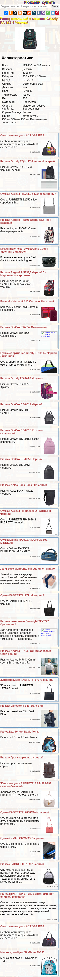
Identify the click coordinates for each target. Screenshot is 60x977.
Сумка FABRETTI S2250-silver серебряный (28, 194)
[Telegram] (53, 13)
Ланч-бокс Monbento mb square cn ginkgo (27, 568)
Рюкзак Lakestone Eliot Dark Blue (22, 705)
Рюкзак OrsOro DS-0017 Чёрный (21, 404)
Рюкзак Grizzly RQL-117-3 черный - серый (27, 161)
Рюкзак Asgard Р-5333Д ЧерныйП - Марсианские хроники (23, 274)
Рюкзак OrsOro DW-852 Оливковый (23, 327)
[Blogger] (20, 13)
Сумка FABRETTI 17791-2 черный (22, 595)
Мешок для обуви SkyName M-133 (22, 952)
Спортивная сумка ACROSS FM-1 (22, 926)
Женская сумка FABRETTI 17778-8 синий (27, 679)
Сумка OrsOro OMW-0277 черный (22, 838)
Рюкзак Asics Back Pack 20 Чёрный (23, 485)
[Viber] (43, 13)
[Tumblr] (39, 13)
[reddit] (29, 13)
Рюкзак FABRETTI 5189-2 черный (22, 864)
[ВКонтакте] (6, 13)
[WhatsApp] (48, 13)
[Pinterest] (57, 13)
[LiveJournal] (34, 13)
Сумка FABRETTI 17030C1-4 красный (24, 812)
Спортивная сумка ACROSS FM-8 (22, 135)
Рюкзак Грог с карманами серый (22, 757)
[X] (15, 13)
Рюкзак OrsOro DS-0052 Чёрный (21, 459)
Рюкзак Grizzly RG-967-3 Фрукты (21, 378)
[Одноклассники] (11, 13)
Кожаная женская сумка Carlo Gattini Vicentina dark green (24, 250)
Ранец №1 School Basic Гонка (19, 731)
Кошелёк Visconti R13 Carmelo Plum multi (27, 301)
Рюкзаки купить (42, 2)
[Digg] (25, 13)
